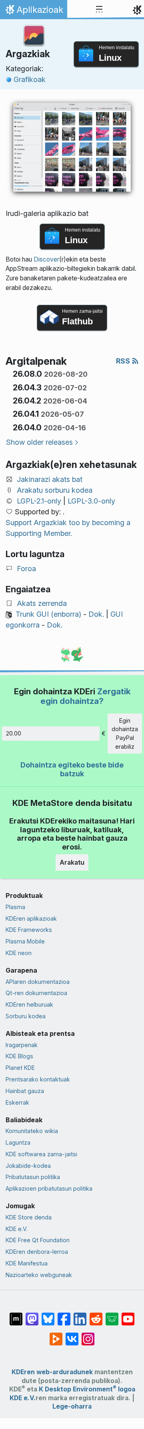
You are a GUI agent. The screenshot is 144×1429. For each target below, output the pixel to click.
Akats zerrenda (42, 603)
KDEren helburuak (29, 1004)
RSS (124, 361)
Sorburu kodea (26, 1016)
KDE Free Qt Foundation (38, 1240)
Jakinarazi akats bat (49, 479)
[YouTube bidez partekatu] (128, 1314)
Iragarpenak (22, 1044)
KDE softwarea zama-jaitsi (41, 1154)
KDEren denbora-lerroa (37, 1251)
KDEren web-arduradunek (52, 1372)
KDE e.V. (17, 1228)
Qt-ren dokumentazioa (36, 992)
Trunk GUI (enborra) (48, 614)
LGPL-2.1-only (39, 501)
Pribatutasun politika (33, 1176)
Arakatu (72, 862)
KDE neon (19, 952)
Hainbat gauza (25, 1090)
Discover (46, 259)
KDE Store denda (29, 1217)
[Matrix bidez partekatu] (16, 1314)
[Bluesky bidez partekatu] (48, 1314)
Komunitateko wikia (32, 1130)
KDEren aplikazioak (31, 918)
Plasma (15, 906)
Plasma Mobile (25, 941)
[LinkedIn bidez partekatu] (80, 1314)
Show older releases (39, 442)
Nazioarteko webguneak (39, 1274)
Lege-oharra (72, 1406)
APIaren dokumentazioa (38, 981)
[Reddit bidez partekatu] (96, 1314)
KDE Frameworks (29, 929)
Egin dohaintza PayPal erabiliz (125, 733)
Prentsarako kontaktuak (38, 1079)
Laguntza (18, 1142)
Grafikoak (30, 79)
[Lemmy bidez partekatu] (112, 1314)
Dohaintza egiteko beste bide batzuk (72, 769)
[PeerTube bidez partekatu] (56, 1334)
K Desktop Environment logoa (87, 1389)
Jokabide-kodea (28, 1165)
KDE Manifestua (27, 1263)
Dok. (96, 614)
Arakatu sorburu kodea (54, 490)
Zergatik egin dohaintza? (85, 696)
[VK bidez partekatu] (72, 1334)
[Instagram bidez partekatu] (88, 1334)
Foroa (26, 568)
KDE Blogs (19, 1056)
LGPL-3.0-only (91, 501)
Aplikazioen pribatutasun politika (49, 1188)
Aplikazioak (33, 11)
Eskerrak (17, 1102)
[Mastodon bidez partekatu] (32, 1314)
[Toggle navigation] (99, 9)
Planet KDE (20, 1067)
